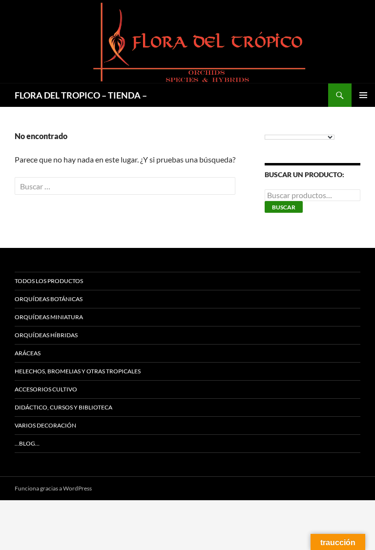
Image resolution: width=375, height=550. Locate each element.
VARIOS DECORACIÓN (45, 425)
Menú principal (363, 95)
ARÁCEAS (28, 353)
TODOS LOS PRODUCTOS (49, 281)
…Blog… (27, 443)
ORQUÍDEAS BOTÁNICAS (49, 299)
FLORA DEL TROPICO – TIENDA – (81, 95)
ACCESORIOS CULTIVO (46, 389)
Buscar (283, 207)
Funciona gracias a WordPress (53, 488)
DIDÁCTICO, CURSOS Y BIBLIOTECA (63, 407)
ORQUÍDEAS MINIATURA (49, 317)
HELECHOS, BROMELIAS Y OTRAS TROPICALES (78, 371)
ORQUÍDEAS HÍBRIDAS (46, 335)
